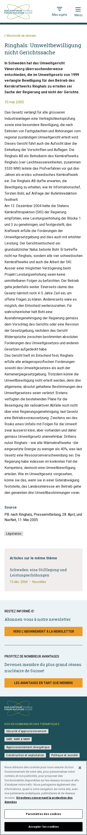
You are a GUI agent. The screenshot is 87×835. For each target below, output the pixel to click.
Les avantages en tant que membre (43, 683)
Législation (13, 533)
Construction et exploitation (25, 755)
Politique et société (64, 755)
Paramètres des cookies (43, 814)
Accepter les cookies (43, 826)
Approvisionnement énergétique (28, 747)
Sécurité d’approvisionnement (26, 731)
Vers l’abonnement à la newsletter (43, 631)
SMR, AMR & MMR (18, 739)
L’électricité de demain (20, 35)
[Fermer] (80, 768)
